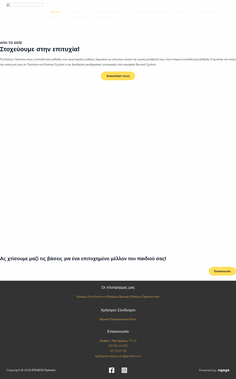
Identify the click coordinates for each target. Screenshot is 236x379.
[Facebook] (112, 370)
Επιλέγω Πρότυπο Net (145, 296)
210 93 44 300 (118, 345)
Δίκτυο (54, 17)
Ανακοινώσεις (78, 17)
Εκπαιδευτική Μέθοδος (109, 12)
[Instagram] (124, 370)
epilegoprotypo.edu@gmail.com (118, 356)
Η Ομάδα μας (207, 12)
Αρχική (55, 12)
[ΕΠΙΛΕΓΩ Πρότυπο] (24, 14)
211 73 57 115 (118, 351)
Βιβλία (183, 12)
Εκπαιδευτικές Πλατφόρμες (150, 12)
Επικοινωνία (103, 17)
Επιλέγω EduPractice (91, 296)
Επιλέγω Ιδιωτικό (118, 296)
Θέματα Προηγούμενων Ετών (118, 319)
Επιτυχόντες (74, 12)
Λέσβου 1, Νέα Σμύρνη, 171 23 (118, 340)
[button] (85, 12)
